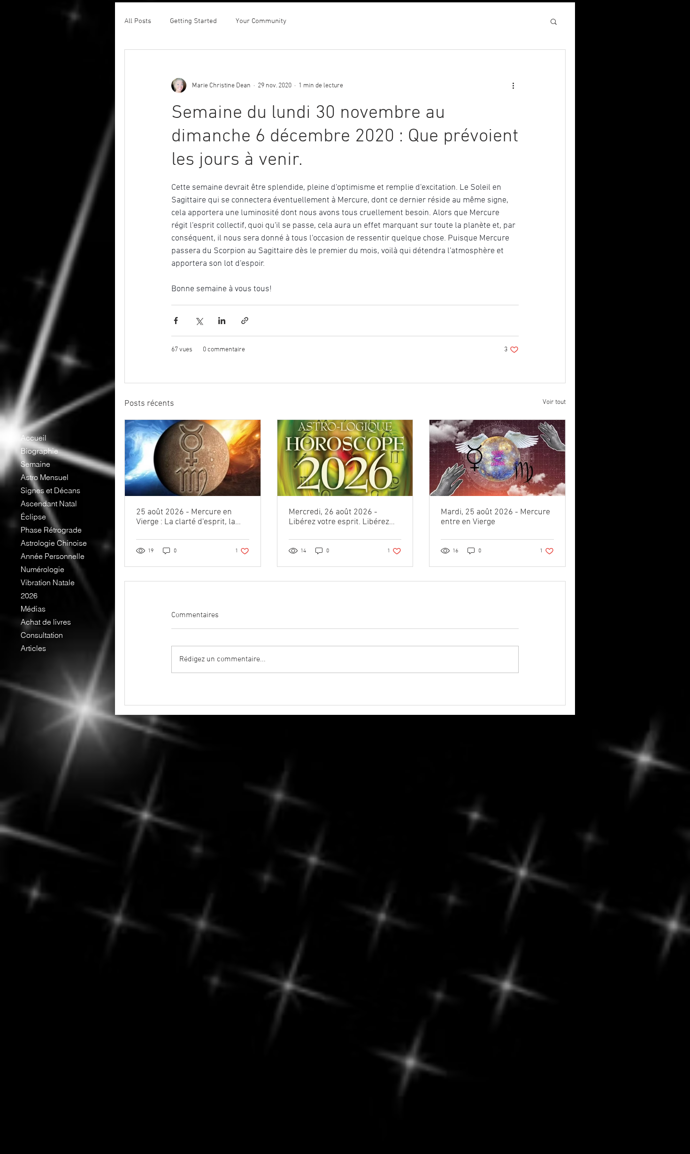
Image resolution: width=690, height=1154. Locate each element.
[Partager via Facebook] (175, 320)
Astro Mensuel (45, 477)
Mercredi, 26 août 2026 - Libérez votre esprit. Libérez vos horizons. (339, 517)
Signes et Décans (50, 490)
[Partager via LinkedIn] (221, 320)
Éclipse (33, 516)
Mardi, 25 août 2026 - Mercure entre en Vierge (495, 517)
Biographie (39, 451)
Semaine (35, 464)
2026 (29, 595)
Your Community (261, 21)
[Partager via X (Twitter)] (198, 320)
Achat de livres (46, 622)
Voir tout (554, 402)
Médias (33, 608)
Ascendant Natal (49, 503)
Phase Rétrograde (51, 529)
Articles (33, 648)
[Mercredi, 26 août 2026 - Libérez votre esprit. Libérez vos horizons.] (345, 458)
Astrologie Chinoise (54, 543)
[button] (553, 21)
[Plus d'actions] (513, 85)
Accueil (33, 437)
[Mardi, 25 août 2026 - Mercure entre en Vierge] (497, 458)
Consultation (42, 635)
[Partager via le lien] (244, 320)
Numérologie (42, 569)
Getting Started (193, 21)
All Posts (137, 21)
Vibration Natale (48, 582)
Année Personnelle (52, 556)
